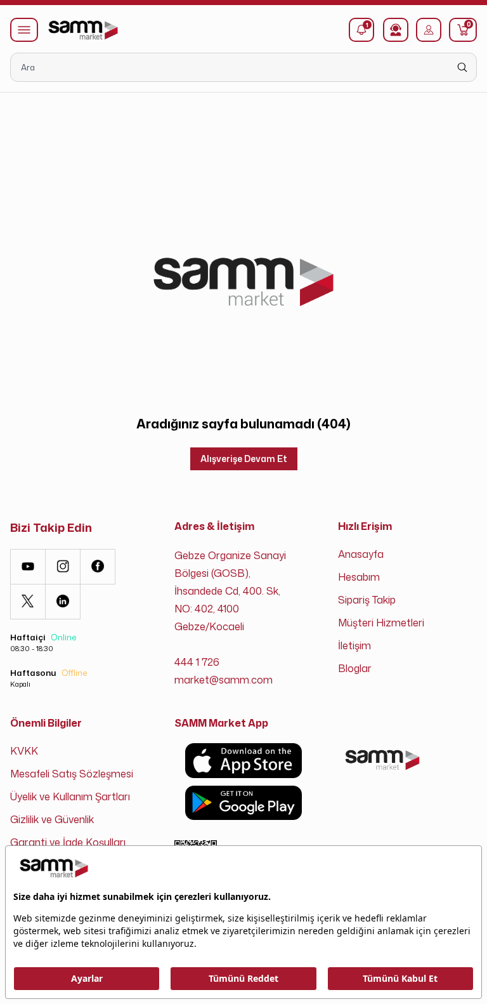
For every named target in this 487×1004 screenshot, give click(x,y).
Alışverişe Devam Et (243, 458)
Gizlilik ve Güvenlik (52, 819)
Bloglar (355, 668)
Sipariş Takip (367, 600)
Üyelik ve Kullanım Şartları (70, 796)
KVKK (24, 751)
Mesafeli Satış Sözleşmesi (71, 774)
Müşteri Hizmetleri (381, 623)
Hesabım (359, 577)
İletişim (354, 645)
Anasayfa (361, 554)
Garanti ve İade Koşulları (68, 842)
